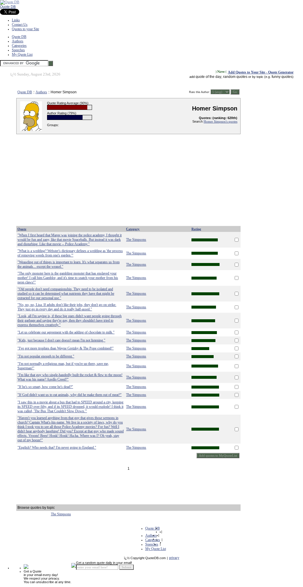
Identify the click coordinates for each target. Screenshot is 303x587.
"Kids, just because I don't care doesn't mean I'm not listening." (61, 340)
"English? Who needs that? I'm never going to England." (56, 447)
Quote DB (8, 7)
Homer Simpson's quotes (220, 121)
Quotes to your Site (25, 29)
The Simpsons (136, 240)
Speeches (18, 50)
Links (16, 20)
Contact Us (20, 25)
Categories (19, 46)
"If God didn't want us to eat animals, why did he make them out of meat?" (69, 395)
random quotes (235, 77)
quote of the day (208, 77)
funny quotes (282, 77)
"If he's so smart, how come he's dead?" (45, 387)
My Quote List (22, 54)
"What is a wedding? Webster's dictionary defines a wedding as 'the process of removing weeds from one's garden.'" (70, 253)
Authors (17, 41)
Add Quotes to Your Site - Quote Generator (261, 72)
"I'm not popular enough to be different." (45, 356)
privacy (174, 558)
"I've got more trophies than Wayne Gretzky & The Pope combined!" (65, 348)
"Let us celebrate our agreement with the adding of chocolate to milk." (66, 332)
